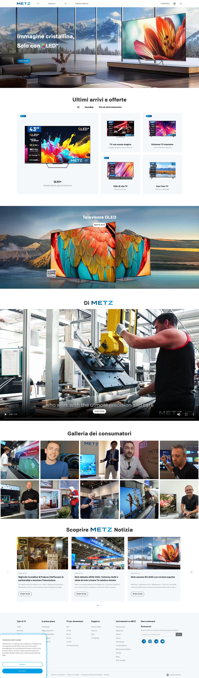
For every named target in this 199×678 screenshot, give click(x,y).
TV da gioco (46, 638)
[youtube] (163, 641)
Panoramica (120, 627)
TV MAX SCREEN (48, 634)
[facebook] (144, 641)
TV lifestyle (46, 627)
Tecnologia (120, 642)
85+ (68, 627)
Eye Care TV (46, 642)
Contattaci (165, 4)
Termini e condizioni (58, 675)
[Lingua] (174, 4)
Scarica (94, 631)
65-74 (68, 634)
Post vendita (120, 660)
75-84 (68, 631)
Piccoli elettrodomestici (110, 107)
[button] (94, 85)
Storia (118, 634)
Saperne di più (99, 225)
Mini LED (20, 631)
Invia (178, 634)
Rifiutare (22, 664)
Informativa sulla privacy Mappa (91, 675)
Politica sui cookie (73, 675)
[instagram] (150, 641)
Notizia (118, 653)
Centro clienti (96, 627)
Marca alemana (148, 621)
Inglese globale (175, 675)
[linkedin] (156, 641)
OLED (19, 627)
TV (78, 107)
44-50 (68, 642)
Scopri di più (164, 61)
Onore (118, 638)
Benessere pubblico (123, 649)
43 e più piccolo (72, 646)
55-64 (68, 638)
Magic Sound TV (48, 631)
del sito (106, 675)
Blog (117, 657)
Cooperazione (121, 646)
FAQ (92, 634)
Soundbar (89, 107)
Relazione (119, 631)
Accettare (22, 671)
